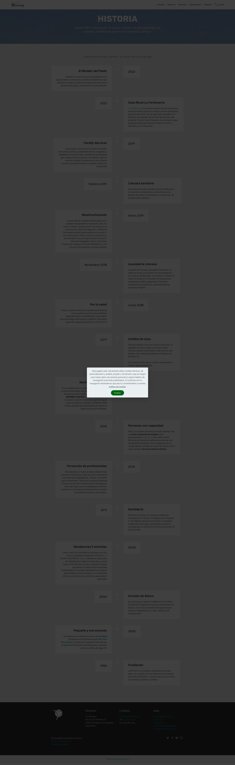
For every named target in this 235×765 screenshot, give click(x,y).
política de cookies (117, 386)
